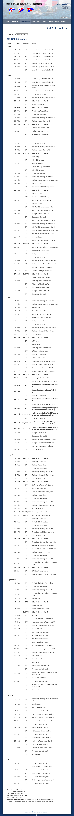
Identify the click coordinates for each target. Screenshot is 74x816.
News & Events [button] (36, 21)
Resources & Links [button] (54, 21)
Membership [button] (15, 21)
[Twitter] (63, 8)
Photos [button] (44, 21)
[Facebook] (66, 8)
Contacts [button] (63, 21)
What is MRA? (62, 4)
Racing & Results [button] (25, 21)
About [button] (7, 21)
